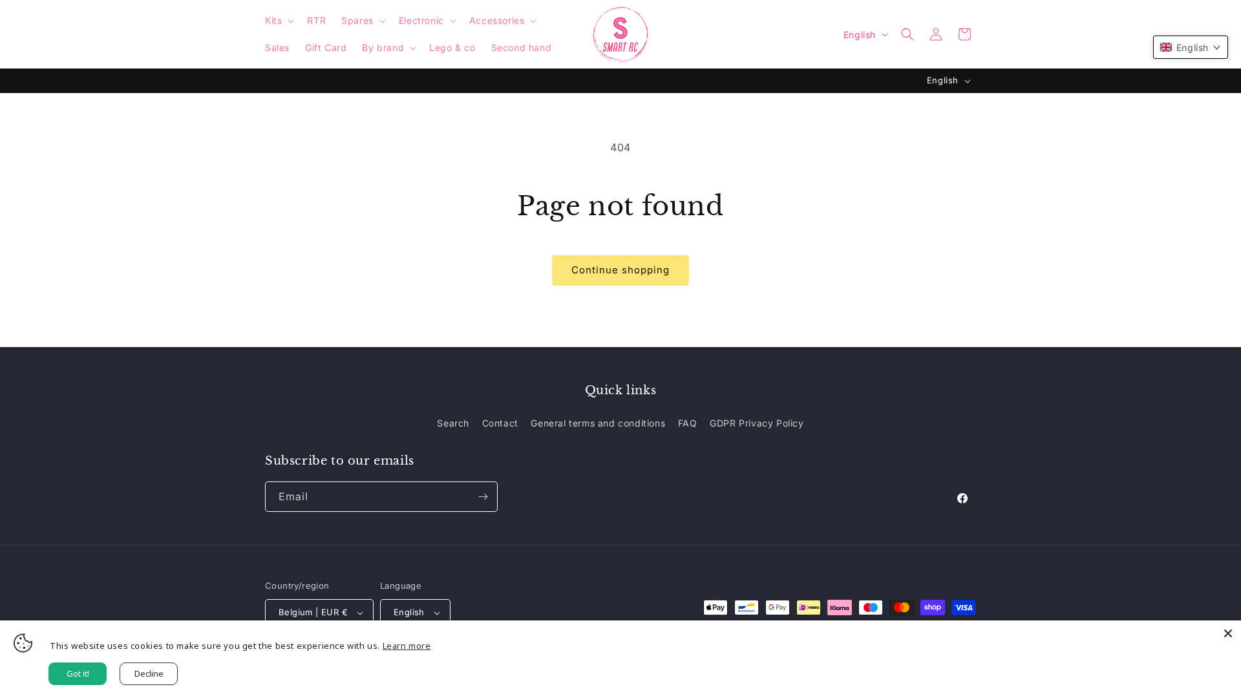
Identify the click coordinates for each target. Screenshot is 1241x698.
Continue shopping (620, 270)
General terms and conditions (598, 423)
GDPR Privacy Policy (756, 423)
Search (453, 423)
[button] (278, 20)
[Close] (1228, 633)
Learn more (407, 645)
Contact (500, 423)
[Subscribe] (483, 496)
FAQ (687, 423)
